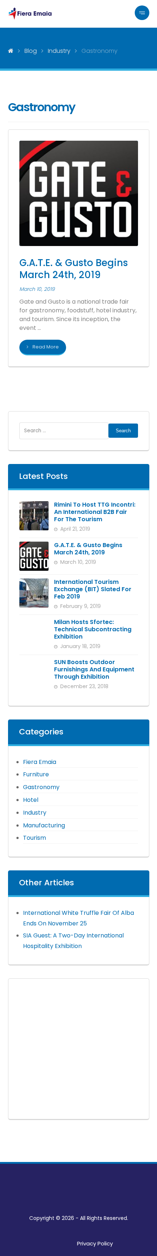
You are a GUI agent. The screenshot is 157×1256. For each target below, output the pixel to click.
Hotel (30, 800)
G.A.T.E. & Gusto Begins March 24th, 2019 (88, 549)
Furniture (36, 774)
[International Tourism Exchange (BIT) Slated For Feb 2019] (34, 593)
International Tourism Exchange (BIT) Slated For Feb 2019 (92, 589)
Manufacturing (44, 825)
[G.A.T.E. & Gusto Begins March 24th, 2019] (34, 556)
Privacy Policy (95, 1243)
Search (123, 430)
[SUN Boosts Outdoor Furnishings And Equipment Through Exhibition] (34, 673)
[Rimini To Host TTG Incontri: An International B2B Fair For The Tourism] (34, 515)
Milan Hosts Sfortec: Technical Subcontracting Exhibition (92, 629)
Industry (34, 812)
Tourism (34, 838)
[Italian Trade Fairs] (30, 13)
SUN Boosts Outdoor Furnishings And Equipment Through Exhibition (94, 669)
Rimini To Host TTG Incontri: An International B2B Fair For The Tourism (94, 511)
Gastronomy (41, 787)
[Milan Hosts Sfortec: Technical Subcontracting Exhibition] (34, 633)
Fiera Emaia (39, 762)
